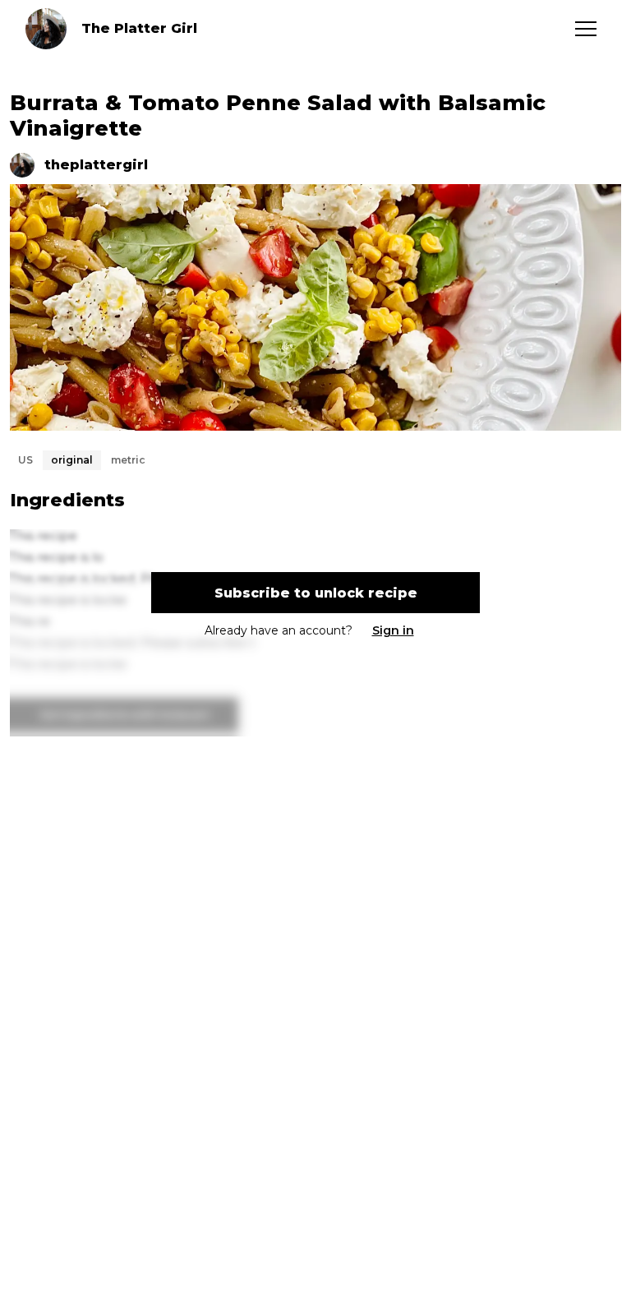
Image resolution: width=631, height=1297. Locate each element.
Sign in (393, 630)
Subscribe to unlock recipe (315, 593)
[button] (586, 28)
